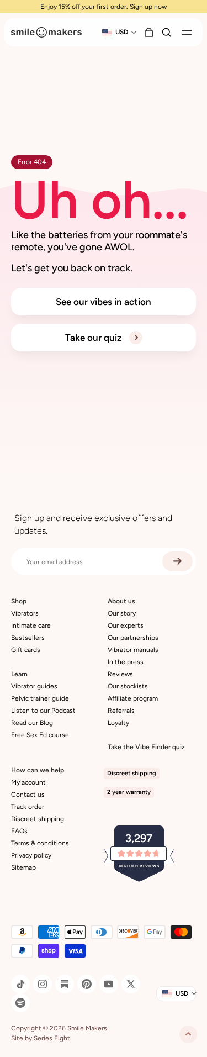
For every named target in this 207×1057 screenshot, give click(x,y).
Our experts (126, 625)
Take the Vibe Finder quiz (146, 747)
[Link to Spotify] (20, 1002)
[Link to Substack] (64, 984)
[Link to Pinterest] (86, 984)
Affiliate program (133, 698)
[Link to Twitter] (130, 984)
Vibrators (25, 613)
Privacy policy (31, 855)
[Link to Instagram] (42, 984)
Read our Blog (32, 723)
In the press (126, 662)
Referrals (121, 710)
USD (121, 32)
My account (28, 782)
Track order (27, 807)
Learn (19, 674)
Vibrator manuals (133, 650)
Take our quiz (94, 337)
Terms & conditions (40, 843)
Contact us (28, 794)
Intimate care (31, 625)
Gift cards (25, 650)
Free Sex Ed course (40, 735)
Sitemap (23, 867)
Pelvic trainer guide (40, 698)
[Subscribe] (177, 561)
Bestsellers (28, 637)
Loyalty (118, 723)
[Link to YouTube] (108, 984)
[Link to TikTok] (20, 984)
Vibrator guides (34, 686)
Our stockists (128, 686)
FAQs (19, 831)
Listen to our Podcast (43, 710)
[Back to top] (188, 1034)
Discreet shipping (37, 819)
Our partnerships (133, 637)
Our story (122, 613)
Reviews (120, 674)
